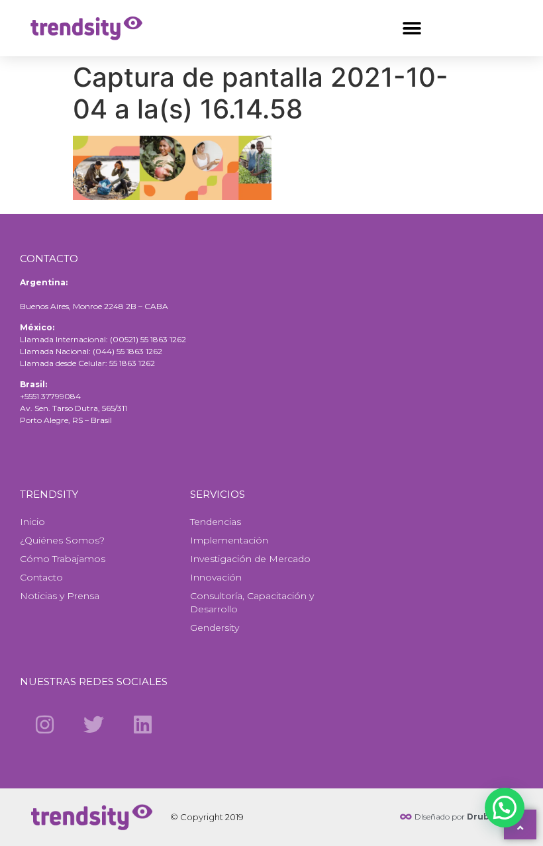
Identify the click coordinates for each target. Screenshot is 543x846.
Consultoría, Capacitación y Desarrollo (252, 602)
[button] (411, 28)
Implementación (229, 540)
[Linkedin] (143, 724)
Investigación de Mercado (250, 559)
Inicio (32, 522)
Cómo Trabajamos (62, 559)
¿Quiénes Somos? (62, 540)
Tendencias (215, 522)
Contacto (41, 577)
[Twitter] (93, 724)
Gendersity (214, 628)
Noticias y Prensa (59, 596)
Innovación (216, 577)
